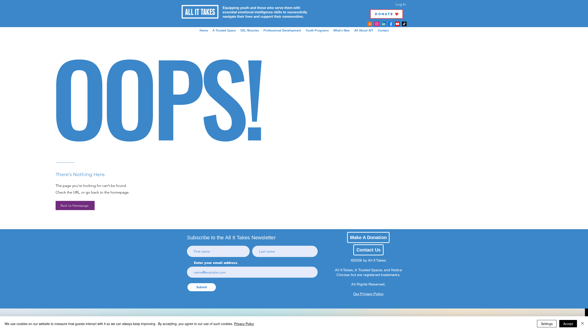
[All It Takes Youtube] (397, 24)
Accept (568, 323)
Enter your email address (215, 262)
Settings (547, 323)
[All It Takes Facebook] (390, 24)
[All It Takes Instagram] (376, 24)
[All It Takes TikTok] (404, 24)
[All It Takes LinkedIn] (383, 24)
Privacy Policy (244, 323)
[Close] (582, 323)
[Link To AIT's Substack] (370, 24)
